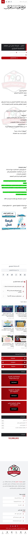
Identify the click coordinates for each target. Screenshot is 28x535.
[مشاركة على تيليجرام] (11, 274)
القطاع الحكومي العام (21, 423)
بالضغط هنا (11, 192)
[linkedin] (13, 526)
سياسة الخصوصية (17, 501)
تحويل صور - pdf (18, 513)
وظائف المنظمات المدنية (20, 427)
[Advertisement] (14, 28)
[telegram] (15, 526)
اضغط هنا (14, 382)
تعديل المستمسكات (17, 520)
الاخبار (24, 420)
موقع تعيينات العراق (12, 528)
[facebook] (17, 526)
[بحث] (3, 1)
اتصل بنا (19, 505)
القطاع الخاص (22, 425)
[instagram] (11, 526)
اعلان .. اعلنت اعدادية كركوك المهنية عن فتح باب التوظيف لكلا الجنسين (8, 330)
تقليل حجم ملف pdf (17, 517)
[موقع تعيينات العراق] (15, 8)
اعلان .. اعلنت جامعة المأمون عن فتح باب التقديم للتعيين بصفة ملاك (21, 345)
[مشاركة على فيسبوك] (3, 274)
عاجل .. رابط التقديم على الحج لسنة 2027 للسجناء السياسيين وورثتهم (8, 345)
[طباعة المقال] (24, 274)
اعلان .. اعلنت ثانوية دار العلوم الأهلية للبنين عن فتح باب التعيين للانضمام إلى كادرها (8, 315)
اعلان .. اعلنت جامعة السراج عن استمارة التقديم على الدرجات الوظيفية (21, 330)
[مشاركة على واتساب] (16, 274)
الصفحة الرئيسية (22, 55)
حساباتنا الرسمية (18, 498)
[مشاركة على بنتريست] (20, 274)
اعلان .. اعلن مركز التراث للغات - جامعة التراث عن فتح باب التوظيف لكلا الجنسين (21, 315)
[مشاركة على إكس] (7, 274)
